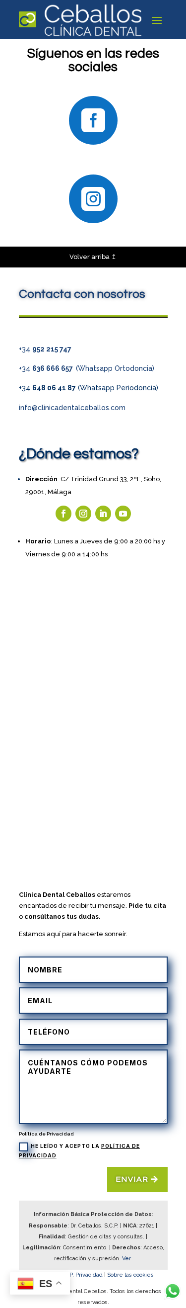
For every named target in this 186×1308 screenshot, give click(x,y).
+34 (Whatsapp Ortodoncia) (86, 368)
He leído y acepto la (79, 1150)
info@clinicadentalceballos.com (72, 408)
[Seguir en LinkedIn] (103, 514)
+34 (45, 349)
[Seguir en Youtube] (123, 514)
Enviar (132, 1179)
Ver (127, 1258)
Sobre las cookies (130, 1275)
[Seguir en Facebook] (63, 514)
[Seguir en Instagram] (83, 514)
